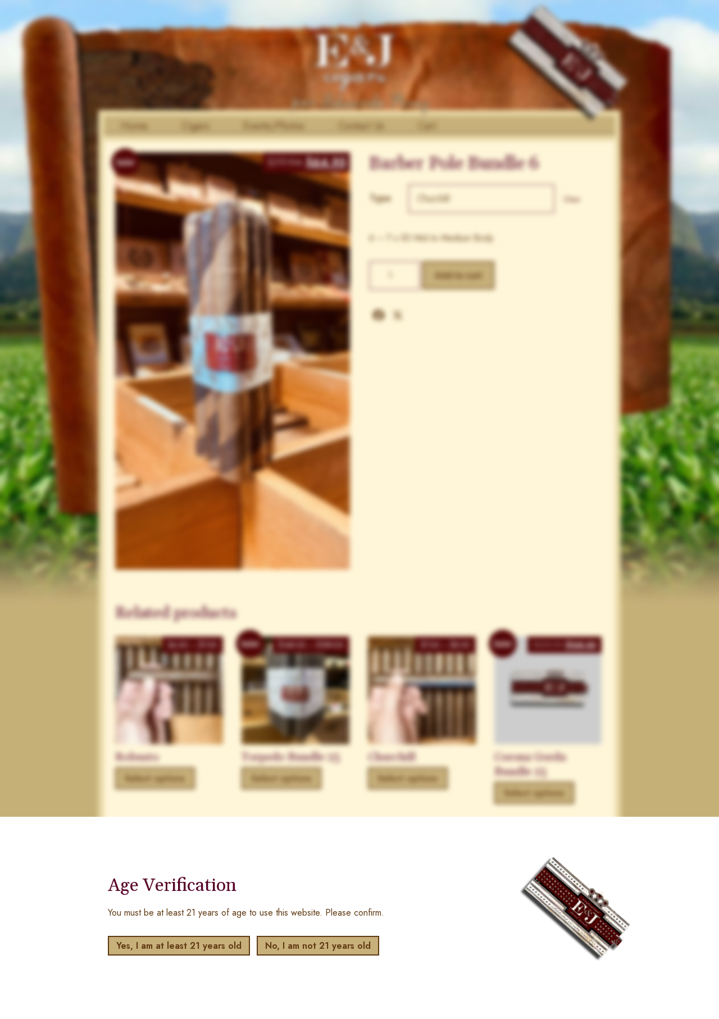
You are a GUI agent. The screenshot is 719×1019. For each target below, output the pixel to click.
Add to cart (458, 275)
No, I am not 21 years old (318, 945)
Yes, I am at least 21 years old (179, 945)
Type (380, 198)
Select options (155, 778)
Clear (571, 199)
